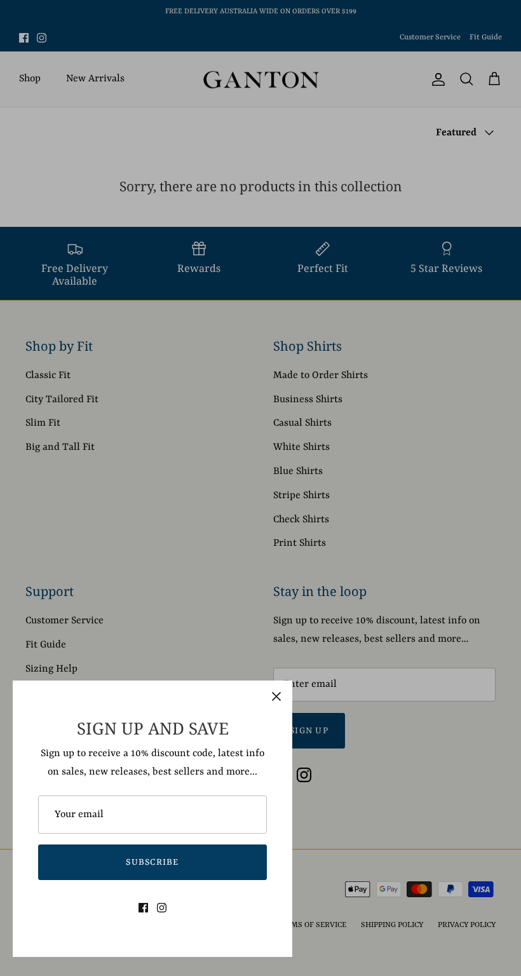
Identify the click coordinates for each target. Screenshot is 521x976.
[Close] (276, 696)
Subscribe (152, 862)
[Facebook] (143, 907)
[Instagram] (161, 907)
